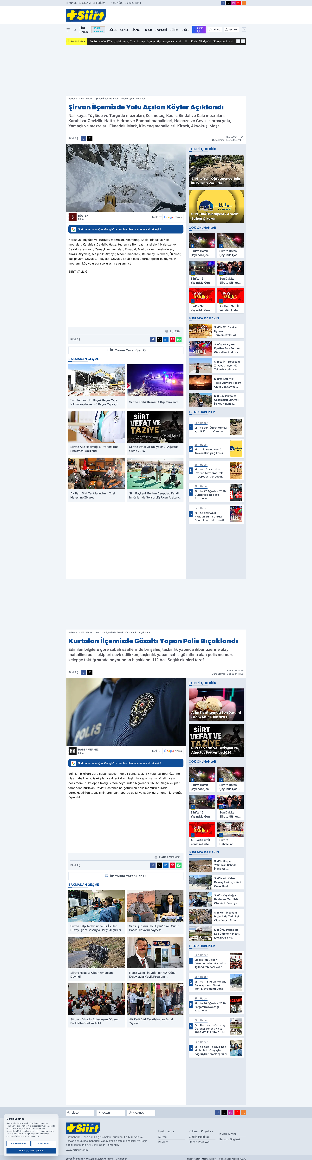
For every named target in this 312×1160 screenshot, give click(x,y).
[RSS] (244, 3)
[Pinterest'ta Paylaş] (172, 339)
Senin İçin (200, 29)
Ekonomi (161, 30)
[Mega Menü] (68, 30)
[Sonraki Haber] (243, 41)
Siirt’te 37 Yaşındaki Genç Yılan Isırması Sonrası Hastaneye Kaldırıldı (135, 41)
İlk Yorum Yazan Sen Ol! (129, 350)
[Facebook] (223, 3)
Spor (148, 30)
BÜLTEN (83, 217)
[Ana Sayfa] (75, 29)
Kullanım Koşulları (201, 1131)
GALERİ (233, 29)
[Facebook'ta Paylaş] (83, 138)
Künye (73, 2)
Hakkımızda (166, 1131)
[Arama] (244, 29)
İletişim (100, 2)
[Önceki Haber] (238, 41)
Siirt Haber (83, 29)
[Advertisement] (156, 70)
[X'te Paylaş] (89, 138)
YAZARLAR (139, 1112)
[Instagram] (233, 3)
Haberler (73, 98)
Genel (124, 30)
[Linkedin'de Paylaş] (166, 339)
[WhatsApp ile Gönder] (179, 339)
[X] (228, 3)
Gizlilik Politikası (199, 1136)
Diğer (185, 30)
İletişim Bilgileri (229, 1139)
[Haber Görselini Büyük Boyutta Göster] (126, 178)
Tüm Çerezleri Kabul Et (31, 1150)
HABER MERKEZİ (88, 751)
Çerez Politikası (199, 1142)
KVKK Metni (227, 1134)
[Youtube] (238, 3)
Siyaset (137, 30)
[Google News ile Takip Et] (172, 217)
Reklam (86, 2)
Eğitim (174, 30)
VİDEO (216, 29)
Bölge (113, 30)
